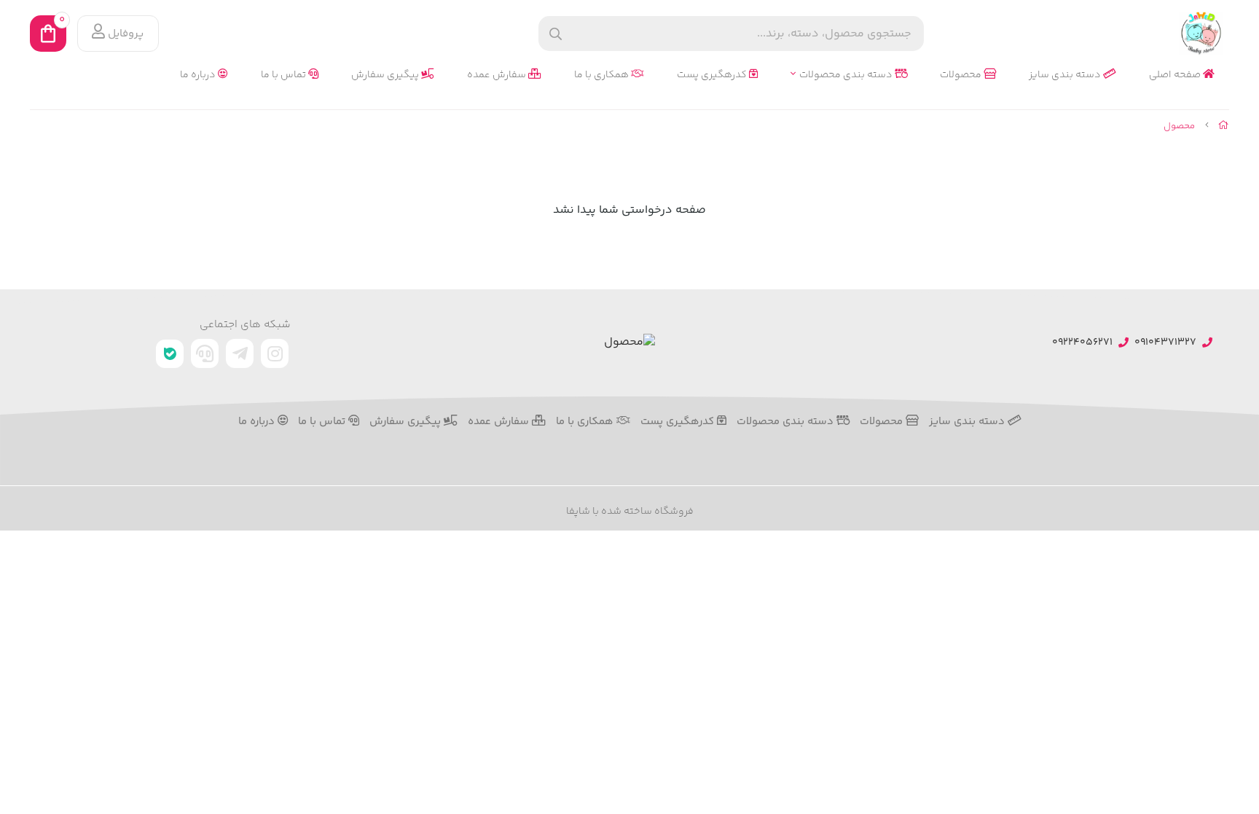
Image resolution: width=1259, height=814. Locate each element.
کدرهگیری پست (713, 75)
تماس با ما (284, 75)
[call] (205, 353)
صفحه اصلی (1176, 75)
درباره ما (199, 75)
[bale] (170, 354)
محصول (1179, 126)
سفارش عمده (497, 75)
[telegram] (240, 353)
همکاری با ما (602, 75)
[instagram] (275, 353)
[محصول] (629, 343)
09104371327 (1165, 343)
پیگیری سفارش (386, 75)
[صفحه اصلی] (1223, 126)
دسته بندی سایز (1066, 75)
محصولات (962, 75)
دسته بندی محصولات (847, 75)
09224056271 (1082, 343)
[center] (555, 33)
